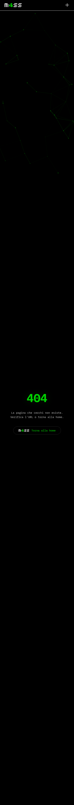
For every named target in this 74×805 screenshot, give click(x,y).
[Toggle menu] (67, 5)
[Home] (13, 5)
